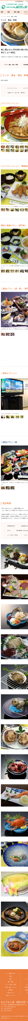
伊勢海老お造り (11, 526)
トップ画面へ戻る (10, 973)
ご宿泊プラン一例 (9, 442)
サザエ (9, 530)
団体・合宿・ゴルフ (10, 987)
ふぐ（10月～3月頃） (13, 535)
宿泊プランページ (10, 995)
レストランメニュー (12, 88)
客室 (10, 976)
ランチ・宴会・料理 (10, 984)
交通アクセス (10, 992)
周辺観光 (10, 990)
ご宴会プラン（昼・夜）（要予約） (16, 92)
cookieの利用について (5, 1018)
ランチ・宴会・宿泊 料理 (11, 64)
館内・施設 (11, 981)
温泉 (10, 979)
